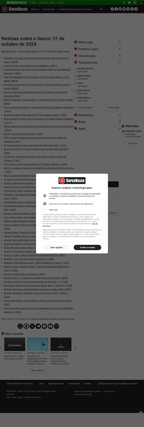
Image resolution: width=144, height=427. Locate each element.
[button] (72, 210)
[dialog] (72, 214)
